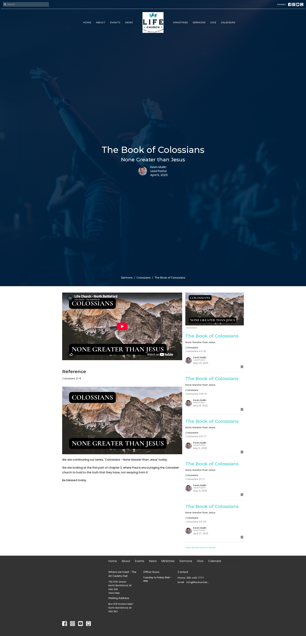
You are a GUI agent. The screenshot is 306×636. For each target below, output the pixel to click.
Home (87, 22)
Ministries (180, 22)
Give (213, 22)
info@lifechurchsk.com (197, 582)
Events (115, 22)
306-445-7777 (195, 577)
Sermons (199, 22)
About (100, 22)
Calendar (228, 22)
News (129, 22)
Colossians (143, 277)
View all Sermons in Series (200, 547)
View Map (114, 593)
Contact (281, 4)
